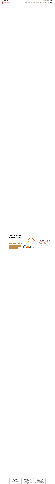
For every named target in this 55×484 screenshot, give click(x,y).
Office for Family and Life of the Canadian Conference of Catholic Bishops (27, 482)
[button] (15, 243)
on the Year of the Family (15, 481)
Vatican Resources (30, 2)
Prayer (41, 2)
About (26, 2)
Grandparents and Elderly (36, 2)
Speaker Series (45, 2)
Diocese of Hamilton (6, 0)
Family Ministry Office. (51, 0)
